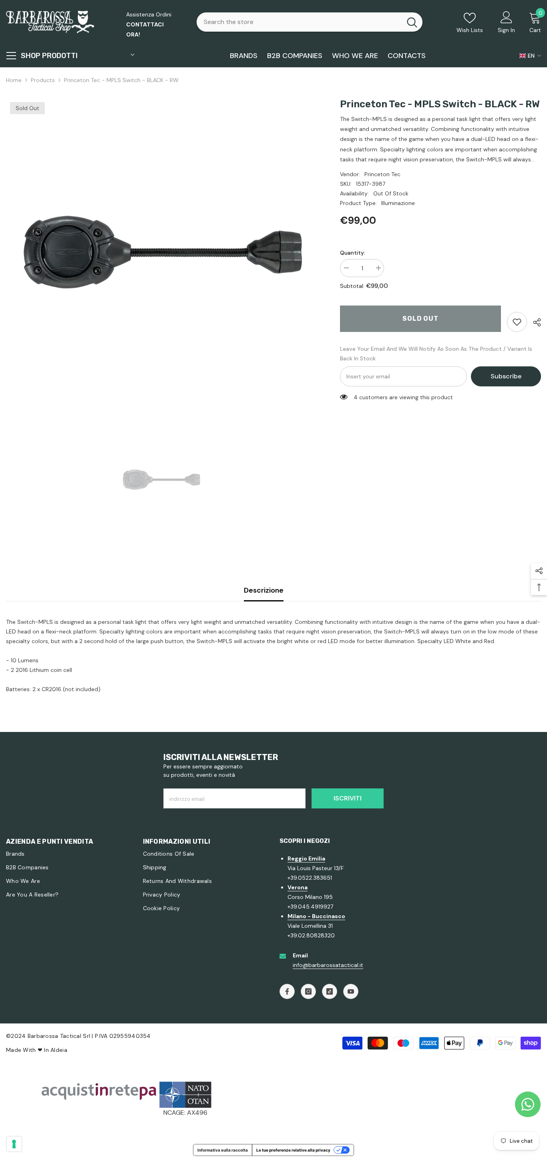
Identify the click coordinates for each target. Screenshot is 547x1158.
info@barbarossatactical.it (328, 965)
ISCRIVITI (348, 798)
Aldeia (58, 1049)
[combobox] (299, 22)
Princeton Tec (382, 174)
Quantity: (352, 252)
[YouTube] (350, 991)
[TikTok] (329, 991)
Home (14, 80)
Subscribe (506, 376)
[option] (161, 253)
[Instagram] (308, 991)
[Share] (534, 322)
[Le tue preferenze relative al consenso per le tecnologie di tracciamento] (14, 1144)
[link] (517, 322)
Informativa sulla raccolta (222, 1150)
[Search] (309, 22)
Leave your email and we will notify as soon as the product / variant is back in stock (436, 353)
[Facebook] (287, 991)
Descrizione (264, 590)
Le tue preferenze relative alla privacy (293, 1150)
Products (43, 80)
